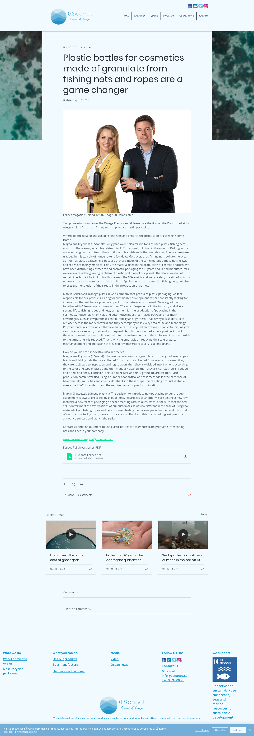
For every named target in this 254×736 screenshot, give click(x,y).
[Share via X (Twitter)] (73, 484)
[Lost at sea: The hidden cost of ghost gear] (71, 535)
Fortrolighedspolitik (25, 731)
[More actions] (189, 47)
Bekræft (238, 730)
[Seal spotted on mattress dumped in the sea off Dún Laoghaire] (183, 535)
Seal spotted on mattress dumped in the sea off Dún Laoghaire (182, 557)
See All (204, 514)
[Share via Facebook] (64, 484)
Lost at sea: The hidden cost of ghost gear (67, 557)
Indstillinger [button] (202, 730)
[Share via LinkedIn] (81, 484)
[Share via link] (90, 484)
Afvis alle (220, 730)
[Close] (250, 730)
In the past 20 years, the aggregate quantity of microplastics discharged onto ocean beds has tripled (126, 557)
